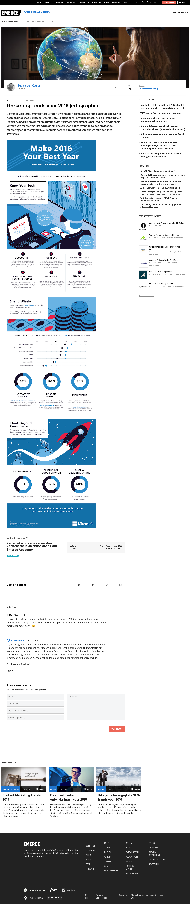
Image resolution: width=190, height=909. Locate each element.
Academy (96, 2)
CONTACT (152, 843)
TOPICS (129, 848)
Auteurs (71, 2)
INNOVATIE (90, 869)
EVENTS (107, 848)
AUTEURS (108, 857)
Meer (125, 2)
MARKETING (91, 851)
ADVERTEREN (154, 864)
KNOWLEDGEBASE (111, 871)
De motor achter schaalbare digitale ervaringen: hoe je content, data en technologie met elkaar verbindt (158, 146)
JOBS (106, 866)
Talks (38, 2)
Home (3, 21)
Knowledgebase (112, 2)
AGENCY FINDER (132, 857)
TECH (88, 864)
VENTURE (90, 860)
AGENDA (129, 843)
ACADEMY (108, 862)
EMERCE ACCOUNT (133, 852)
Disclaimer (123, 895)
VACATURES (153, 848)
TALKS (106, 843)
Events (48, 2)
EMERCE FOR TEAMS (157, 860)
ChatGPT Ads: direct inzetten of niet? (157, 171)
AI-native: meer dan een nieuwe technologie (161, 188)
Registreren (169, 2)
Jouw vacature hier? (146, 296)
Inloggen (183, 2)
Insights (59, 2)
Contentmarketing (15, 21)
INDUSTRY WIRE (132, 874)
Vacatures (83, 2)
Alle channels (179, 13)
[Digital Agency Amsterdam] (34, 890)
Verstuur (116, 729)
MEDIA (88, 855)
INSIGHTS (107, 852)
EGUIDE (129, 862)
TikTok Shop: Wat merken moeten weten (160, 113)
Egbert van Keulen (16, 640)
